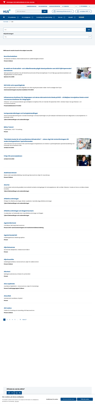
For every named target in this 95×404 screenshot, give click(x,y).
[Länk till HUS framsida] (7, 11)
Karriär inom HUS (31, 6)
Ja (12, 393)
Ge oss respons (43, 6)
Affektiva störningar (11, 199)
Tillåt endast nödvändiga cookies (68, 399)
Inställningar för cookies (52, 399)
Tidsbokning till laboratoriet (62, 12)
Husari (81, 17)
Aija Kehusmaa (9, 247)
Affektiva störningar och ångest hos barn (19, 211)
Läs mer (17, 401)
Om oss (60, 17)
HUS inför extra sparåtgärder (14, 85)
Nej (20, 393)
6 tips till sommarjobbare (13, 156)
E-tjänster (65, 6)
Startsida (6, 21)
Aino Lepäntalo (9, 284)
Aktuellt (70, 17)
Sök (45, 11)
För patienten (12, 17)
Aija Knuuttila (9, 259)
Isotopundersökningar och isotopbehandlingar (21, 113)
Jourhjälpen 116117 (83, 11)
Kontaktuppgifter (54, 6)
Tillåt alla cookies (85, 399)
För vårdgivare (26, 17)
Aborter (7, 185)
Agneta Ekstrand (10, 223)
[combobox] (47, 30)
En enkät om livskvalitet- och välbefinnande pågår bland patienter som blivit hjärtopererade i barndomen (38, 69)
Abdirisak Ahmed (10, 173)
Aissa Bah (7, 296)
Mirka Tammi (8, 127)
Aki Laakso (8, 308)
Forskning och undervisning (44, 17)
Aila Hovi (7, 272)
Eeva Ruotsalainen (10, 56)
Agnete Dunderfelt (10, 235)
